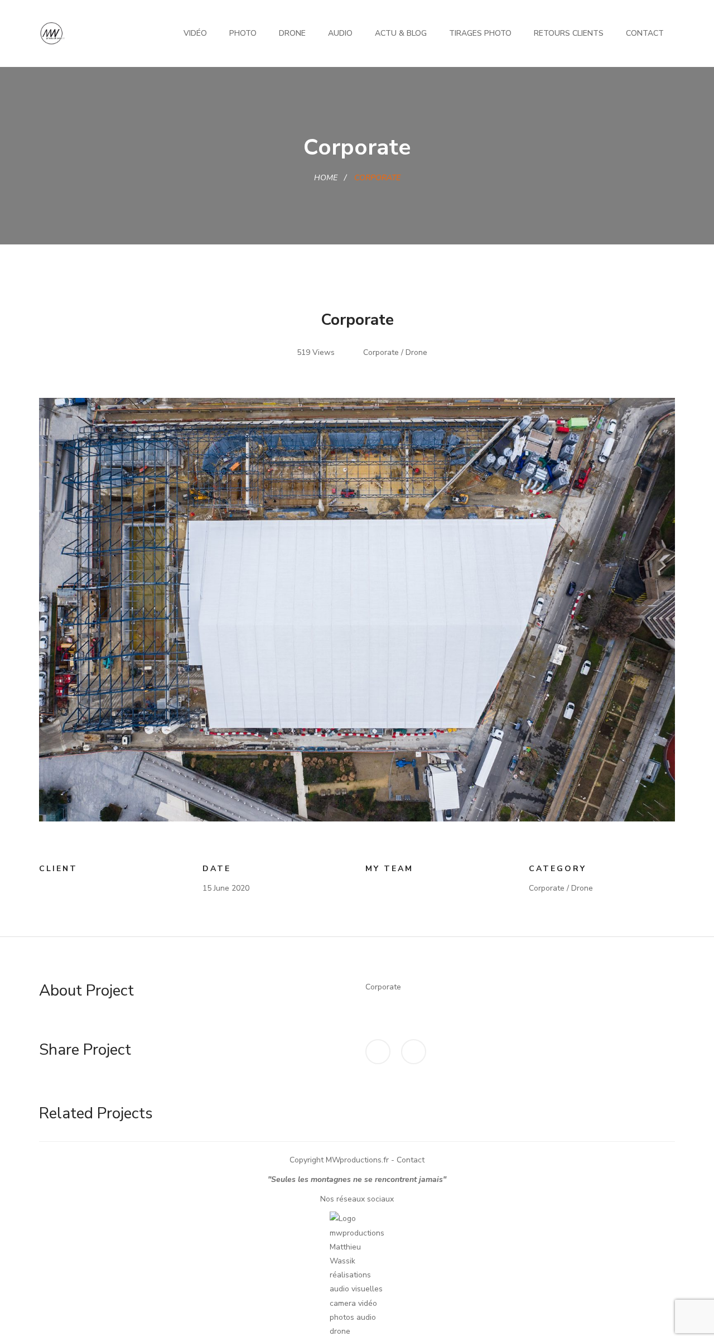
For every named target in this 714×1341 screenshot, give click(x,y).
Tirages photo (480, 33)
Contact (645, 33)
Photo (243, 33)
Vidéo (195, 33)
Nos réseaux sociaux (357, 1199)
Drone (292, 33)
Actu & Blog (401, 33)
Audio (340, 33)
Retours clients (569, 33)
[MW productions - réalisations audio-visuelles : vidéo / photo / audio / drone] (52, 32)
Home (325, 177)
